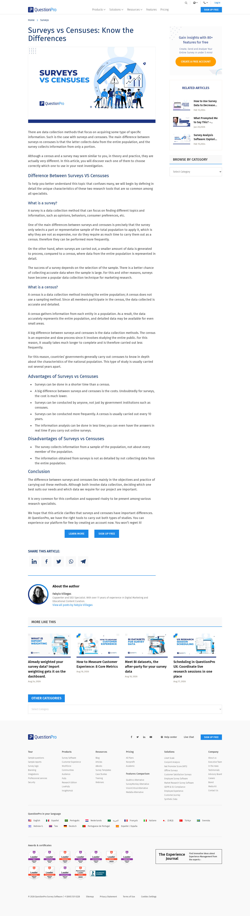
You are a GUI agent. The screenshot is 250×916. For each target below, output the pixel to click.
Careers (211, 778)
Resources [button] (133, 9)
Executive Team (215, 762)
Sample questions (36, 758)
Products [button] (97, 9)
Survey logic (33, 766)
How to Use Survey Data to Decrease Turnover (205, 105)
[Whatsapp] (71, 561)
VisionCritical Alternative (137, 788)
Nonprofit (130, 762)
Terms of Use (129, 896)
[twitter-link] (138, 737)
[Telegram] (83, 561)
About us (212, 758)
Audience (66, 774)
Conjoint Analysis (172, 762)
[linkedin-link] (144, 737)
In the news (213, 766)
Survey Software (69, 758)
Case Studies (101, 774)
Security (31, 782)
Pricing (164, 9)
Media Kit (212, 786)
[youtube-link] (151, 737)
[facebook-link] (131, 737)
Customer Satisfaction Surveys (177, 774)
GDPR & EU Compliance (174, 787)
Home (31, 20)
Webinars (100, 782)
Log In (217, 3)
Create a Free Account (196, 61)
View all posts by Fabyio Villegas (73, 605)
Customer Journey (172, 795)
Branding (32, 770)
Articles (99, 762)
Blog (97, 758)
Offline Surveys (171, 770)
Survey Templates (103, 770)
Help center (170, 737)
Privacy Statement (108, 896)
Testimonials (214, 770)
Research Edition (69, 782)
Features (151, 9)
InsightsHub (67, 790)
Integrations (33, 774)
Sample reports (34, 762)
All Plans (130, 758)
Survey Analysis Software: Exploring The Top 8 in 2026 (206, 139)
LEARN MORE (76, 533)
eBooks (99, 766)
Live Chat (189, 737)
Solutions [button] (115, 9)
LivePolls (66, 786)
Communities (68, 770)
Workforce (66, 766)
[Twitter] (59, 561)
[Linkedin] (34, 561)
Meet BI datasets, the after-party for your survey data (145, 667)
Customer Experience (71, 762)
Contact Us (213, 790)
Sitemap (90, 896)
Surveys (44, 20)
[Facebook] (46, 561)
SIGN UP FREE (211, 9)
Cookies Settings (148, 896)
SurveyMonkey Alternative (137, 784)
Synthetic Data (170, 799)
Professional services (37, 778)
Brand (211, 782)
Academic (130, 766)
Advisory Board (215, 774)
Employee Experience (173, 791)
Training (99, 778)
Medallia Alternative (134, 792)
